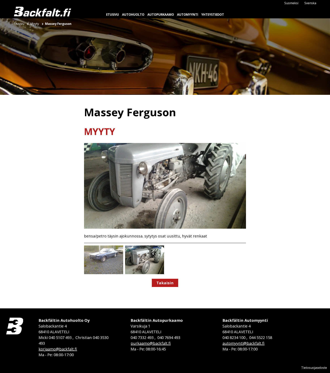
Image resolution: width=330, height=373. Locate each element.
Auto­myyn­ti (187, 14)
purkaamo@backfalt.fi (151, 343)
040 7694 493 (168, 337)
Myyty (35, 24)
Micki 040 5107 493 (55, 337)
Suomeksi (291, 3)
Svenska (310, 3)
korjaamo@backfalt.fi (58, 349)
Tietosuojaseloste (314, 368)
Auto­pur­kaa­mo (160, 14)
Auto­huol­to (133, 14)
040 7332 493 (142, 337)
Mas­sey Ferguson (58, 24)
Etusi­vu (112, 14)
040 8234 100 (233, 337)
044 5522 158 (260, 337)
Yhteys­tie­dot (212, 14)
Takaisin (165, 282)
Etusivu (19, 24)
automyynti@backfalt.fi (243, 343)
